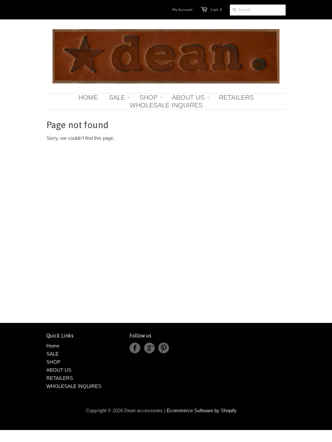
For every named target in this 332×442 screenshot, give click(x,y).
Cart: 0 (216, 9)
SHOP (53, 362)
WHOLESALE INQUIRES (73, 386)
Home (52, 345)
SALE (52, 354)
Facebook (134, 348)
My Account (182, 9)
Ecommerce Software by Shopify (202, 410)
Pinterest (163, 348)
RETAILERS (59, 378)
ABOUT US (58, 370)
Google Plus (149, 348)
